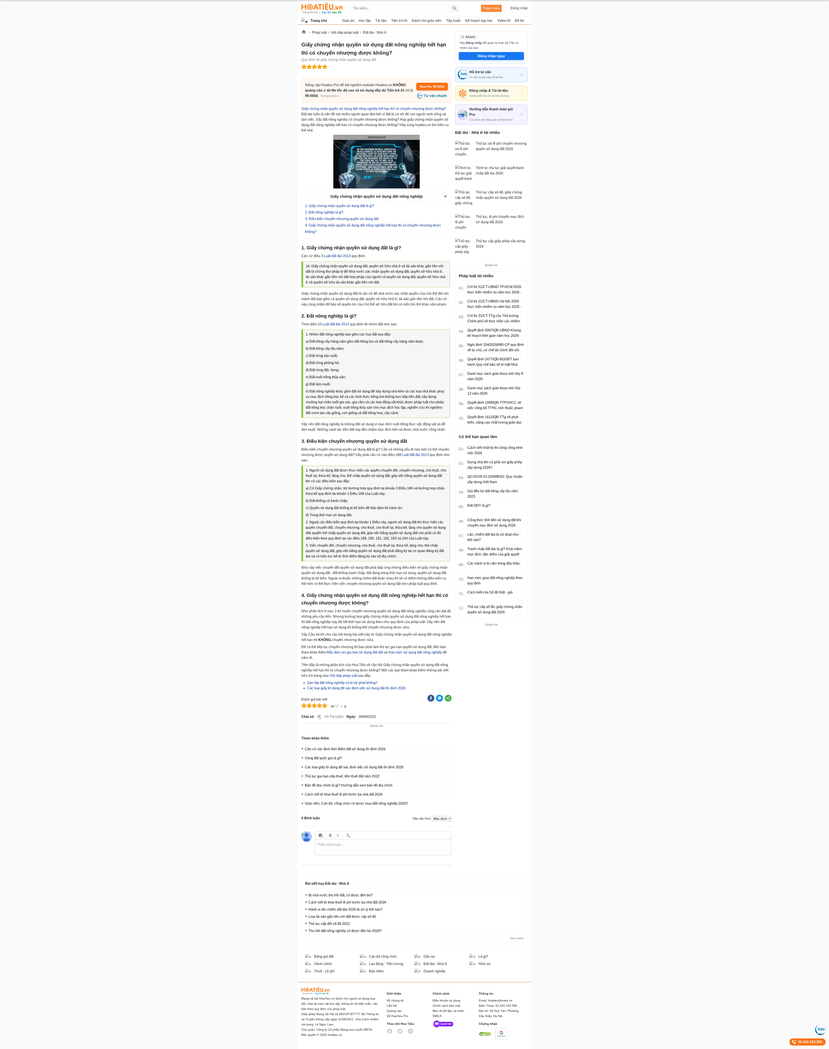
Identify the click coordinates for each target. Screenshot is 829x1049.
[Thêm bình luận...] (383, 847)
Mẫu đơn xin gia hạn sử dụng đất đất (355, 652)
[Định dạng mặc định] (347, 835)
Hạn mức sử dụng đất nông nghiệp (415, 652)
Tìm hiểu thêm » (329, 96)
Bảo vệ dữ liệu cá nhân (448, 1011)
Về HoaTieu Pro (397, 1016)
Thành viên (491, 8)
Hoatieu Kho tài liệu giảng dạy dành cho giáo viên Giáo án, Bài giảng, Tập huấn (322, 8)
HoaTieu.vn (320, 991)
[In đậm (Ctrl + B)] (330, 835)
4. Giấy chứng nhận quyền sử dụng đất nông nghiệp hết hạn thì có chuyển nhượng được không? (373, 228)
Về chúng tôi (395, 1000)
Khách (470, 37)
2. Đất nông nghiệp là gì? (324, 212)
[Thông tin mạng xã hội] (443, 1028)
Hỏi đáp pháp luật (344, 32)
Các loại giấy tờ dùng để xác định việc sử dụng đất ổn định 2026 (356, 688)
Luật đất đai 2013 (337, 256)
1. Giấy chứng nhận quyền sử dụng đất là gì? (339, 206)
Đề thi (519, 20)
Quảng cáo (394, 1011)
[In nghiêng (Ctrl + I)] (338, 835)
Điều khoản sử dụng (446, 1000)
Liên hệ (392, 1005)
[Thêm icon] (320, 835)
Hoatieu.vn (304, 32)
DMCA (437, 1016)
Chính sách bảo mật (446, 1005)
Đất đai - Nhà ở (374, 32)
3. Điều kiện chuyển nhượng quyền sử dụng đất (341, 219)
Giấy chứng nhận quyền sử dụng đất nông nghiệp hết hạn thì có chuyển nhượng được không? (373, 109)
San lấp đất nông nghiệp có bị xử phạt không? (342, 683)
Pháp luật (319, 32)
